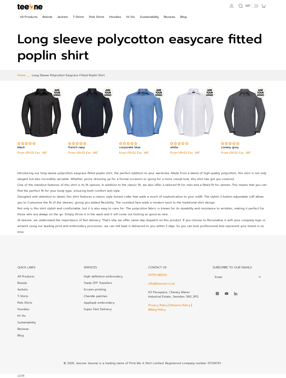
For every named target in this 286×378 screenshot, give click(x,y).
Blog (20, 335)
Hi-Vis (21, 316)
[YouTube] (226, 293)
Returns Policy (180, 305)
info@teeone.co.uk (161, 283)
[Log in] (231, 6)
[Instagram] (217, 293)
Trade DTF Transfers (98, 283)
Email (218, 277)
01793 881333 (157, 275)
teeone (81, 363)
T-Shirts (22, 296)
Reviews (23, 329)
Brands (22, 283)
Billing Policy (157, 309)
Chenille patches (95, 296)
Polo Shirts (24, 303)
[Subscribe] (259, 277)
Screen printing (95, 289)
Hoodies (23, 309)
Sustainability (26, 322)
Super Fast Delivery (98, 309)
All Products (25, 276)
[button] (26, 143)
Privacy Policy (158, 305)
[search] (240, 6)
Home (21, 75)
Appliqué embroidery (99, 303)
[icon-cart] (263, 6)
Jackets (22, 289)
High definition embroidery (103, 276)
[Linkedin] (235, 293)
